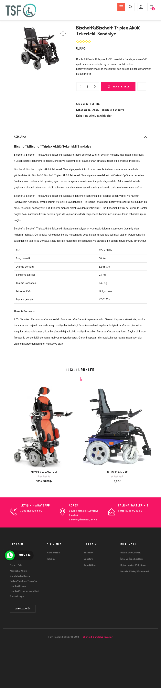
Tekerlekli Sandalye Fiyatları (97, 636)
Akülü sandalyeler (100, 115)
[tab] (80, 137)
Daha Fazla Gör (22, 608)
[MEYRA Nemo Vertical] (44, 426)
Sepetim (88, 558)
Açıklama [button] (20, 136)
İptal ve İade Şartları (131, 558)
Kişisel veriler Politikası (132, 565)
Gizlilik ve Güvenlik (130, 552)
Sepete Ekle (121, 86)
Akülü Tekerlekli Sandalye (108, 109)
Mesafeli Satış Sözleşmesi (134, 571)
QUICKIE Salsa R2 (117, 472)
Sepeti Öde (89, 565)
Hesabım (88, 552)
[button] (151, 7)
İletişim (51, 558)
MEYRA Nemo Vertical (44, 472)
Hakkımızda (53, 552)
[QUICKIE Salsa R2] (117, 426)
